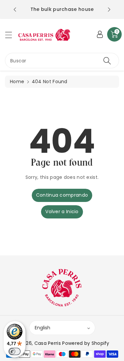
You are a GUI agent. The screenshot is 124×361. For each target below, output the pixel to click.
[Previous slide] (15, 9)
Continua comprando (62, 195)
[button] (11, 35)
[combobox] (62, 60)
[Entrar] (100, 34)
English (42, 327)
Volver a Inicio (62, 211)
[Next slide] (109, 9)
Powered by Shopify (85, 343)
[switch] (15, 351)
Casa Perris (47, 343)
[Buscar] (107, 60)
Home (17, 81)
